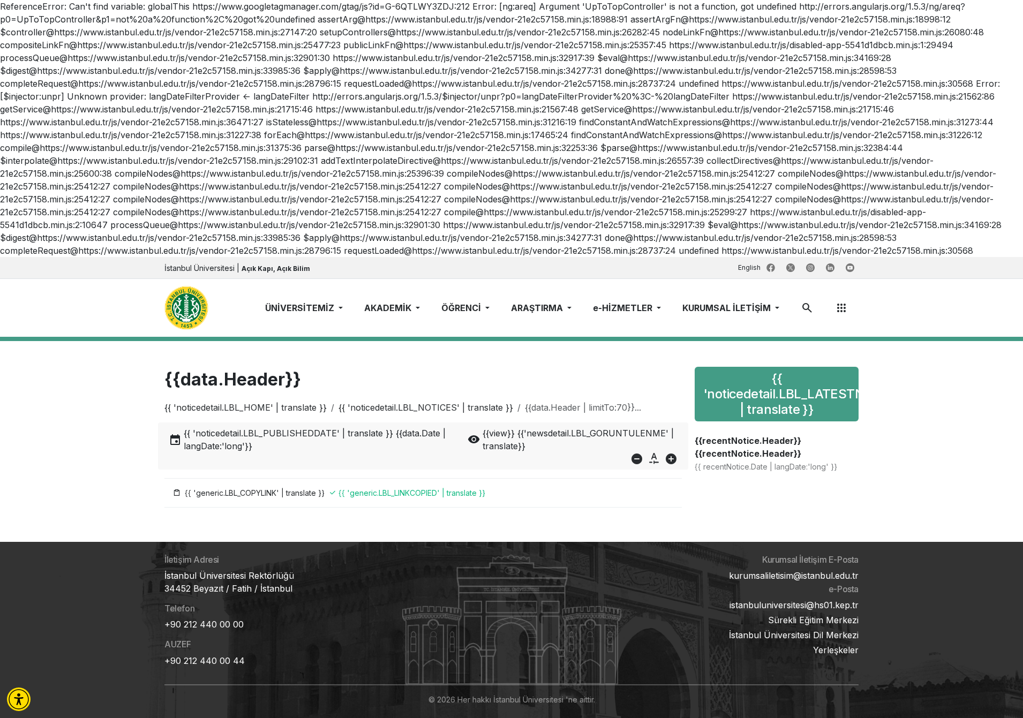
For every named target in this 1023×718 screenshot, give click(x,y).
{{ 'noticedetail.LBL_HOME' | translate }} (245, 407)
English (750, 267)
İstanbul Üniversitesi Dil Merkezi (794, 635)
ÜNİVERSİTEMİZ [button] (300, 308)
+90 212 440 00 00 (204, 624)
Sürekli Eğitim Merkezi (813, 620)
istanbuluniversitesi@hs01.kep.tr (794, 605)
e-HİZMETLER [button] (624, 308)
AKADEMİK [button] (388, 308)
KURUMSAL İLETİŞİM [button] (727, 308)
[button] (19, 699)
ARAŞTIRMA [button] (538, 308)
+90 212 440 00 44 (204, 660)
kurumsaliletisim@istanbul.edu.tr (794, 575)
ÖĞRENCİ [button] (462, 308)
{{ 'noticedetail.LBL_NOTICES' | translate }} (426, 407)
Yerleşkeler (836, 650)
